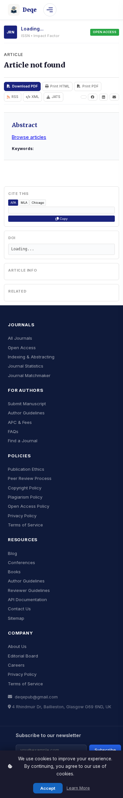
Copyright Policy (24, 487)
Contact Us (19, 608)
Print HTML (60, 86)
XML (35, 97)
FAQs (13, 431)
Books (14, 571)
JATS (56, 97)
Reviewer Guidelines (29, 590)
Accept (47, 788)
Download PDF (25, 86)
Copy (63, 218)
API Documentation (27, 599)
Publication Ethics (26, 469)
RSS (14, 97)
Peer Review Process (29, 478)
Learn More (78, 788)
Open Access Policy (28, 506)
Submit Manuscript (27, 403)
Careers (16, 665)
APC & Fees (20, 422)
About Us (17, 646)
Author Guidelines (26, 412)
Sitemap (16, 618)
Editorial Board (23, 655)
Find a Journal (22, 440)
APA (13, 202)
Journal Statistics (25, 366)
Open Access (22, 347)
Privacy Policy (22, 515)
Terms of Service (25, 524)
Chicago (38, 202)
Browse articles (29, 137)
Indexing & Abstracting (31, 356)
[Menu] (49, 9)
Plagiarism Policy (25, 497)
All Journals (20, 338)
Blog (12, 553)
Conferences (21, 562)
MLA (24, 202)
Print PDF (90, 86)
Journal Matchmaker (29, 375)
